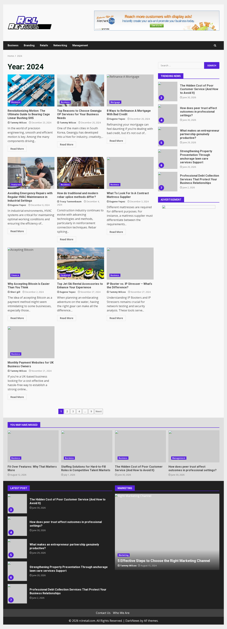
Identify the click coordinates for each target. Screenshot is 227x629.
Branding (29, 45)
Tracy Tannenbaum (71, 201)
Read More (17, 148)
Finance (15, 275)
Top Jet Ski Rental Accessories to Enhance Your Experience (80, 263)
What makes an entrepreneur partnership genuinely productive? (167, 136)
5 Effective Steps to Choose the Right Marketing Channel (167, 532)
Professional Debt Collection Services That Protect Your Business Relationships (167, 181)
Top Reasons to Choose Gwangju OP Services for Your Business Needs (80, 90)
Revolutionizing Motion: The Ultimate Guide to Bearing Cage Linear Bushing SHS (31, 90)
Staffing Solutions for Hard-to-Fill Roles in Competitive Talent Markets (86, 446)
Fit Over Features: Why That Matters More (33, 446)
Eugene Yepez (117, 118)
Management (80, 45)
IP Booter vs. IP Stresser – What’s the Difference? (130, 263)
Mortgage (115, 102)
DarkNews (132, 621)
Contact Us (103, 613)
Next (99, 411)
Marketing (124, 555)
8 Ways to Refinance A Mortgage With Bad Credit (130, 90)
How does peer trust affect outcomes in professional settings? (167, 114)
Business (13, 45)
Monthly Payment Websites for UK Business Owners (31, 342)
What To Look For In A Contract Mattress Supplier (130, 173)
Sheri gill (15, 291)
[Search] (215, 45)
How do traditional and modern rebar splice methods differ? (80, 173)
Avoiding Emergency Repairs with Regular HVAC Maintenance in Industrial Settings (31, 173)
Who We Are (121, 613)
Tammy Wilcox (18, 122)
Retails (44, 45)
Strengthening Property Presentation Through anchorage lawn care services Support (167, 159)
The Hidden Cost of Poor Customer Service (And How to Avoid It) (167, 91)
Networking (60, 45)
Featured (16, 184)
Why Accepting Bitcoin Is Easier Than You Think (31, 263)
